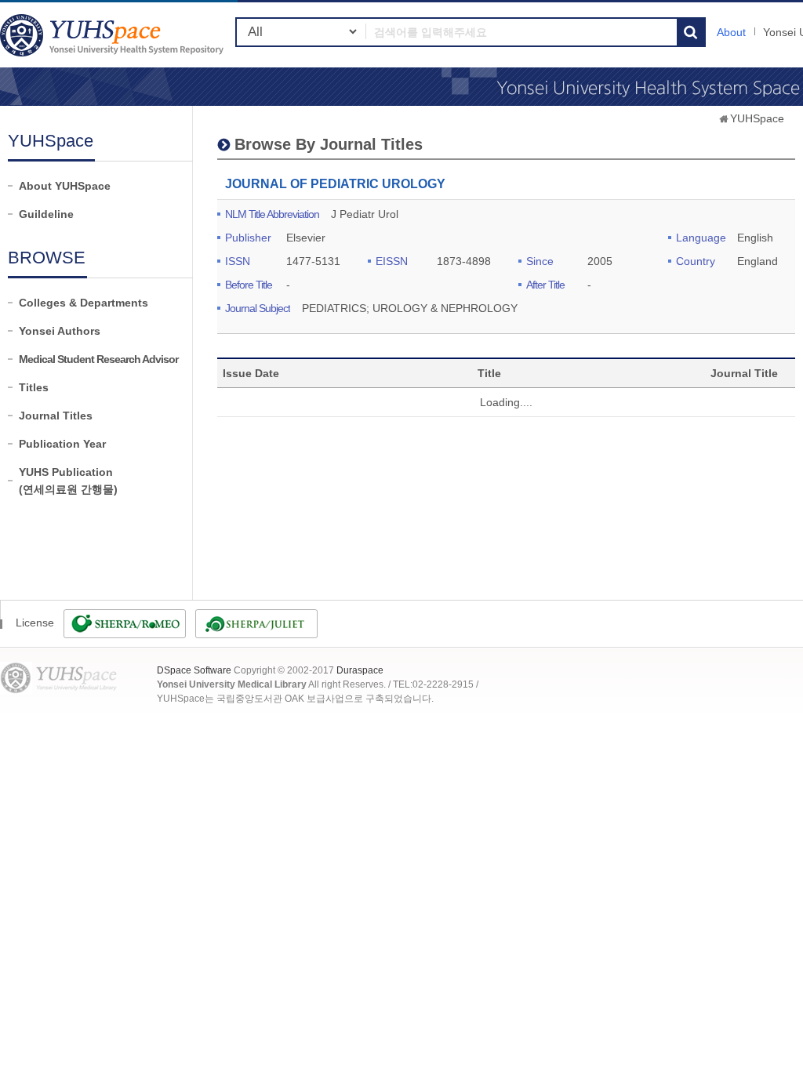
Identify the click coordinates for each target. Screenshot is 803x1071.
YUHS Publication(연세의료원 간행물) (68, 481)
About (731, 32)
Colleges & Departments (83, 302)
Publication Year (62, 443)
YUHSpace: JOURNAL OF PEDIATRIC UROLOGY (113, 35)
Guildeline (46, 214)
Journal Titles (56, 415)
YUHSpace (757, 118)
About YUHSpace (65, 186)
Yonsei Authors (59, 331)
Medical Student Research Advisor (98, 359)
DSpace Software (194, 670)
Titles (34, 387)
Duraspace (359, 670)
